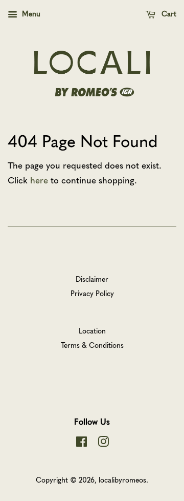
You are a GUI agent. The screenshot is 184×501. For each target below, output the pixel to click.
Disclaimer (92, 279)
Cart (167, 13)
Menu (30, 13)
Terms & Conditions (92, 345)
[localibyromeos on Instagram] (103, 443)
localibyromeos (122, 479)
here (39, 180)
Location (92, 330)
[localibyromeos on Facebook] (81, 443)
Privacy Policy (92, 293)
